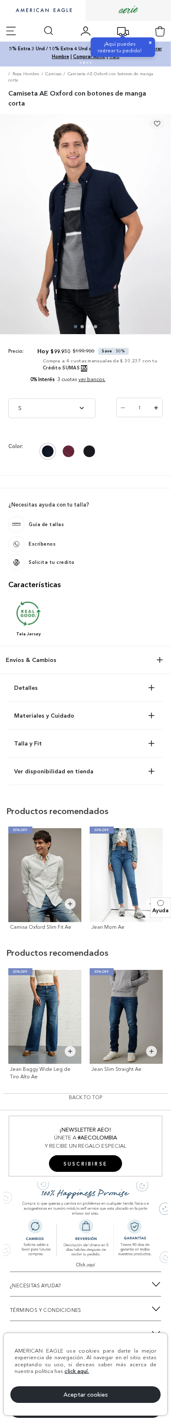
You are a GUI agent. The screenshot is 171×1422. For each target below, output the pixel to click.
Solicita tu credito (52, 562)
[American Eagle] (42, 11)
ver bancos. (91, 379)
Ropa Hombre (25, 73)
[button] (160, 908)
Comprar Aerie (89, 56)
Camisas (53, 73)
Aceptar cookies (86, 1394)
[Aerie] (128, 10)
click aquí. (76, 1371)
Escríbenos (42, 544)
